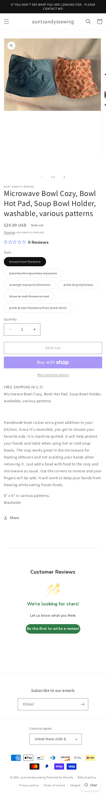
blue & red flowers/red (32, 297)
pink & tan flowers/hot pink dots (40, 308)
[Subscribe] (82, 704)
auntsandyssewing (33, 777)
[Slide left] (41, 177)
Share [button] (14, 517)
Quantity (10, 319)
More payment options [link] (53, 375)
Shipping (9, 232)
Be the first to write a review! (53, 628)
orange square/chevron (32, 285)
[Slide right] (64, 177)
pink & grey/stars (81, 285)
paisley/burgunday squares (36, 274)
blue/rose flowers (27, 262)
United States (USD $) (50, 739)
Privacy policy (29, 785)
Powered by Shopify (60, 777)
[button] (6, 21)
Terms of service (54, 785)
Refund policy (87, 777)
